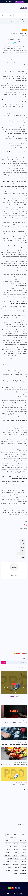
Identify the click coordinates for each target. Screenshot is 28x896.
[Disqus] (14, 597)
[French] (22, 654)
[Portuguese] (17, 654)
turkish (23, 858)
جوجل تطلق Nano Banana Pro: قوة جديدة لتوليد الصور (14, 688)
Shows (6, 852)
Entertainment (14, 837)
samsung (14, 852)
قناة (17, 867)
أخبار (16, 861)
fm (15, 840)
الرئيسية (25, 20)
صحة (24, 867)
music (9, 846)
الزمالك (23, 864)
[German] (19, 654)
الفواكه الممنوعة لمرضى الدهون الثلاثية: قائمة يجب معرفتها (14, 764)
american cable (14, 829)
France (8, 840)
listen (8, 843)
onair (16, 849)
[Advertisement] (8, 7)
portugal (23, 852)
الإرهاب (22, 543)
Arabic (6, 831)
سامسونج (6, 864)
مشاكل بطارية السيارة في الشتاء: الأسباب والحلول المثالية (14, 744)
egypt (23, 837)
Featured (23, 840)
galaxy (23, 843)
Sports (23, 855)
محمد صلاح (7, 870)
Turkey (7, 855)
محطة (15, 870)
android (13, 831)
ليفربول (9, 867)
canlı (24, 834)
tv (16, 858)
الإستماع (8, 861)
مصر (23, 557)
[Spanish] (15, 654)
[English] (24, 654)
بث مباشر (15, 864)
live (24, 846)
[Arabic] (26, 654)
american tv (22, 831)
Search (3, 662)
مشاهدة (23, 873)
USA (10, 858)
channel (16, 834)
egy (8, 834)
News (24, 849)
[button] (17, 696)
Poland (9, 849)
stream (15, 855)
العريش (22, 547)
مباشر (23, 870)
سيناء (23, 550)
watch (23, 861)
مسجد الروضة (21, 553)
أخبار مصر (19, 20)
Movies (16, 846)
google (16, 843)
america (23, 829)
